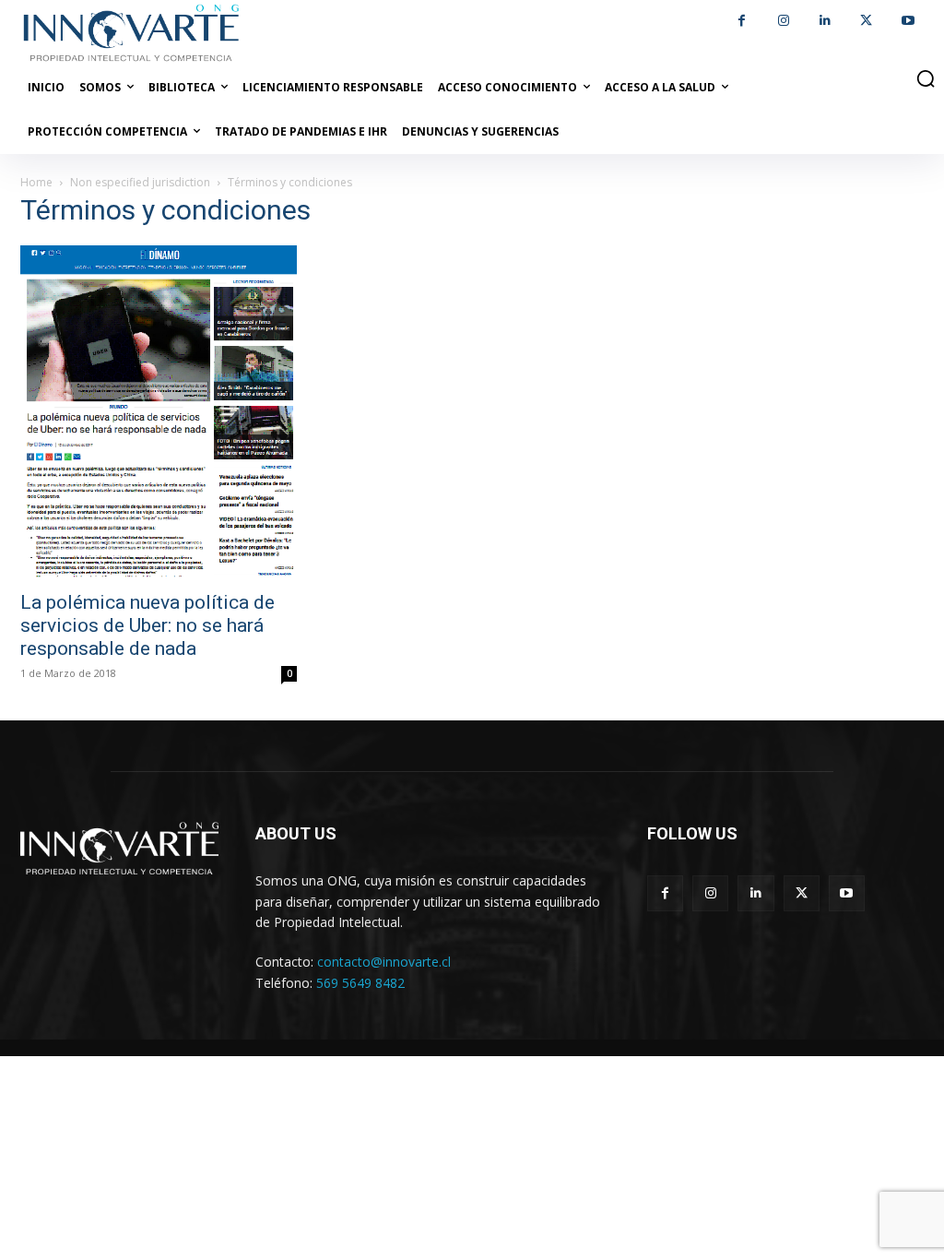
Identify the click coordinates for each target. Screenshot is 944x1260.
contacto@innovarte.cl (384, 961)
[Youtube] (907, 21)
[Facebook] (742, 21)
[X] (866, 21)
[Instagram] (783, 21)
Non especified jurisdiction (140, 182)
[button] (925, 78)
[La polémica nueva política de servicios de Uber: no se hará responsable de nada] (158, 412)
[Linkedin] (824, 21)
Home (36, 182)
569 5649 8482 (360, 983)
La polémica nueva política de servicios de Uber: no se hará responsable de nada (147, 625)
